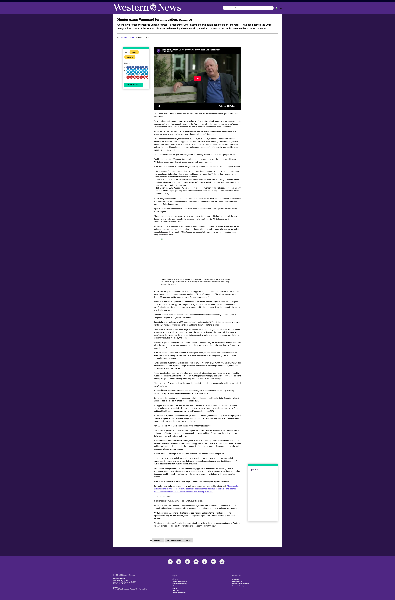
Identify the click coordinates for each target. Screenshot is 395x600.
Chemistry (158, 540)
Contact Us (116, 587)
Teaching (176, 590)
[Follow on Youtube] (196, 561)
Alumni (134, 52)
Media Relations (237, 581)
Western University (238, 586)
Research (129, 57)
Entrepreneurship (174, 540)
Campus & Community (180, 583)
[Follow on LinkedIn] (187, 561)
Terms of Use (134, 589)
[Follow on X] (213, 561)
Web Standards (124, 589)
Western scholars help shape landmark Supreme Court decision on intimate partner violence (263, 498)
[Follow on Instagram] (179, 561)
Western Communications (240, 583)
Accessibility (143, 589)
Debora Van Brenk (127, 37)
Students (175, 586)
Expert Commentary (179, 592)
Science (188, 540)
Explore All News (133, 85)
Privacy (115, 589)
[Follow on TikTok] (205, 561)
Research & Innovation (180, 581)
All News (175, 579)
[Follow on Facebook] (170, 561)
